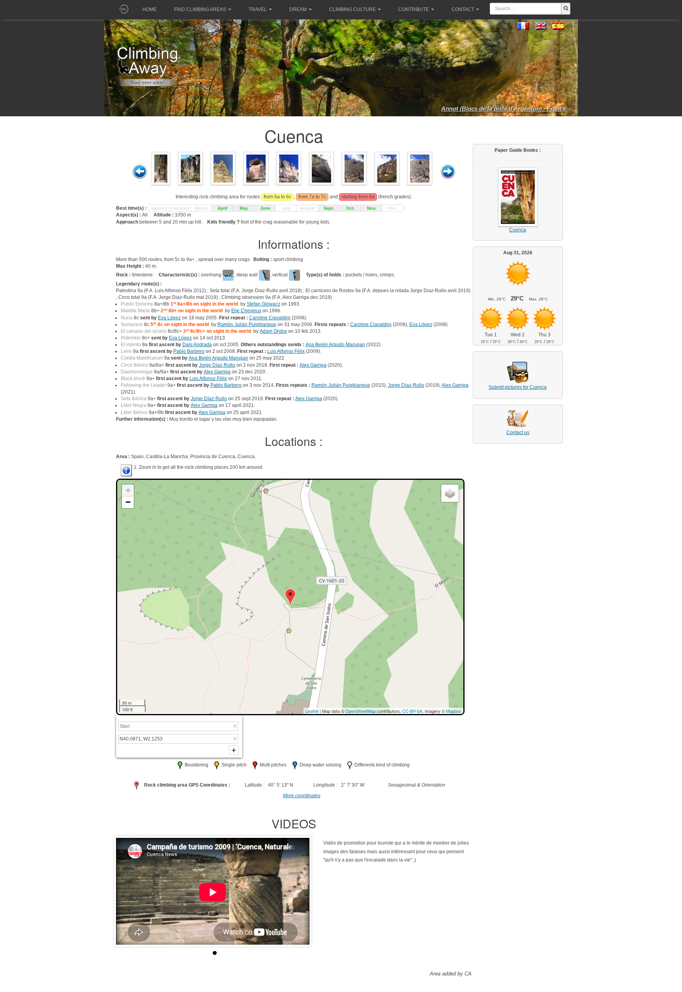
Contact (463, 9)
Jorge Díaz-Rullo (217, 365)
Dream (298, 9)
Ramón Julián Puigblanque (246, 324)
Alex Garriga (313, 365)
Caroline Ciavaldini (269, 318)
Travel (258, 9)
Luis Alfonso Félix (286, 351)
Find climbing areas (200, 9)
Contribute (413, 9)
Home (149, 9)
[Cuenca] (161, 168)
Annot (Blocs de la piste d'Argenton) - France (503, 108)
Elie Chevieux (246, 310)
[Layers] (450, 493)
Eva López (169, 318)
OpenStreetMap (360, 711)
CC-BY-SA (412, 711)
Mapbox (453, 711)
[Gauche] (140, 171)
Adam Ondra (273, 331)
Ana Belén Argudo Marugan (335, 344)
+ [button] (128, 490)
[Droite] (448, 171)
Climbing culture (352, 9)
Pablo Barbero (188, 351)
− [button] (128, 502)
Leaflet (312, 711)
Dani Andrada (197, 344)
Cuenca (517, 230)
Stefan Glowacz (263, 304)
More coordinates (301, 795)
